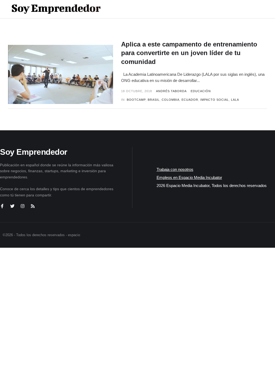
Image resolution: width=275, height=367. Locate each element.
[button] (248, 9)
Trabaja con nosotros (175, 169)
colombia (170, 99)
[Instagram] (22, 206)
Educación (201, 91)
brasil (154, 99)
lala (235, 99)
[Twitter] (12, 206)
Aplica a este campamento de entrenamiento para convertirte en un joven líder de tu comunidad (189, 53)
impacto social (214, 99)
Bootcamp (136, 99)
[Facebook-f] (2, 206)
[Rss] (33, 206)
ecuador (190, 99)
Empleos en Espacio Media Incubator (189, 177)
